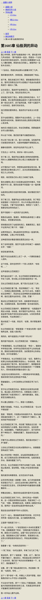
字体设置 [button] (9, 12)
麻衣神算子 (9, 36)
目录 (8, 52)
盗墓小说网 (7, 2)
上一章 (3, 52)
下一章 (13, 52)
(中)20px (13, 25)
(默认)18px (14, 20)
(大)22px (13, 29)
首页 (7, 34)
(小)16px (13, 15)
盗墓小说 (9, 7)
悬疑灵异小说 (10, 10)
